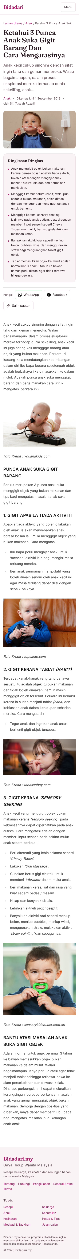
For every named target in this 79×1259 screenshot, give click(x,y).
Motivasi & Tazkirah (16, 1224)
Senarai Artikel (63, 1184)
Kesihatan (10, 1218)
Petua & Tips (51, 1218)
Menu (68, 7)
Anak (28, 23)
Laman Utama (13, 23)
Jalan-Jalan (50, 1224)
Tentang (9, 1184)
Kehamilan (49, 1212)
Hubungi (24, 1184)
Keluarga (48, 1207)
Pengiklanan (41, 1184)
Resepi (8, 1207)
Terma (7, 1189)
